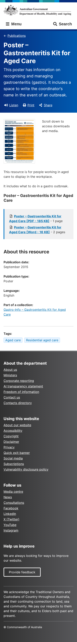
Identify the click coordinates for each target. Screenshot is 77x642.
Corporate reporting (19, 381)
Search (65, 24)
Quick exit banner (17, 453)
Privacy (9, 447)
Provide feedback (22, 572)
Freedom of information (21, 392)
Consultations (14, 503)
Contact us (12, 397)
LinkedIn (10, 514)
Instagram (11, 530)
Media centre (13, 492)
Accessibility (13, 431)
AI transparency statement (23, 386)
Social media (13, 458)
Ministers (10, 375)
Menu (16, 24)
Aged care (13, 340)
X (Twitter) (11, 519)
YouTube (10, 525)
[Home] (38, 10)
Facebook (11, 508)
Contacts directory (18, 403)
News (8, 497)
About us (10, 370)
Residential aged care (42, 340)
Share (48, 105)
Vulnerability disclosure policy (26, 469)
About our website (17, 425)
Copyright (11, 436)
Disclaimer (11, 442)
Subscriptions (14, 464)
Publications (17, 36)
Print (30, 105)
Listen (13, 105)
